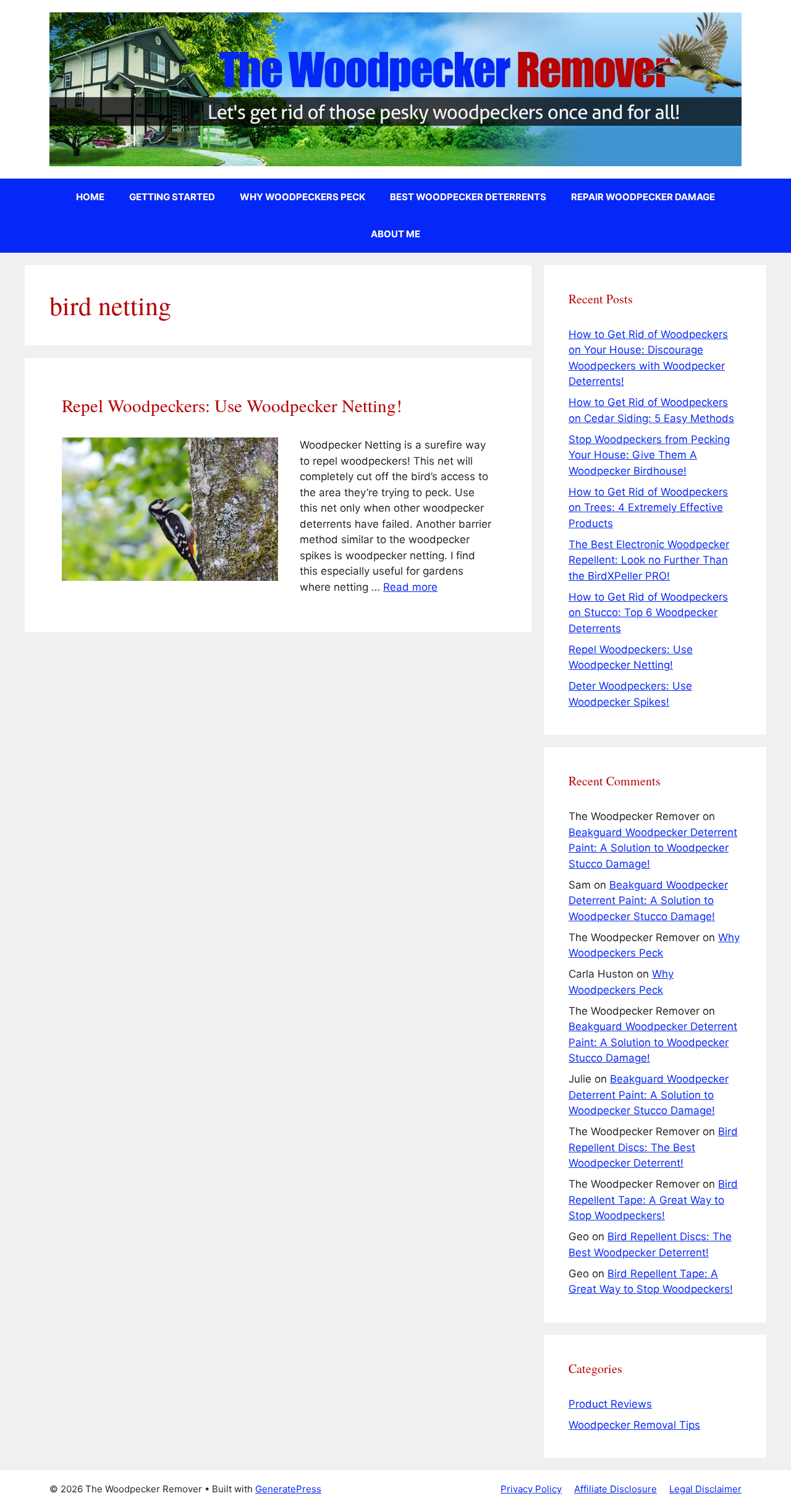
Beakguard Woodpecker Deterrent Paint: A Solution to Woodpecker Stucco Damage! (653, 848)
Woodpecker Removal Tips (634, 1425)
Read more (410, 587)
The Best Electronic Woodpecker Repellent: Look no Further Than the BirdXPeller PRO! (649, 560)
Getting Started (172, 197)
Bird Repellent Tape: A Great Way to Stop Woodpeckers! (653, 1200)
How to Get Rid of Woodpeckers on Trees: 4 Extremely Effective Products (648, 508)
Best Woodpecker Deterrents (468, 197)
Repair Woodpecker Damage (643, 197)
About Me (395, 234)
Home (90, 197)
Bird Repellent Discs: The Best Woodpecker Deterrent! (653, 1147)
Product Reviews (610, 1404)
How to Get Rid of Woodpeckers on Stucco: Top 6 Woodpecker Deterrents (648, 613)
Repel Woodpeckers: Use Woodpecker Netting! (232, 405)
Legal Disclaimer (705, 1489)
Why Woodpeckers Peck (302, 197)
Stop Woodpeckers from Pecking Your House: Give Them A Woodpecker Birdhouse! (649, 455)
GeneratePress (288, 1489)
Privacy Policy (531, 1489)
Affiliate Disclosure (615, 1489)
